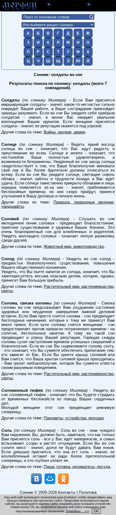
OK (96, 511)
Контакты (67, 492)
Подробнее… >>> (77, 511)
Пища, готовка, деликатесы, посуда (77, 467)
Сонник (26, 492)
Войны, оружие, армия (64, 132)
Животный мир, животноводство (74, 246)
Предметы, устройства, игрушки (74, 418)
